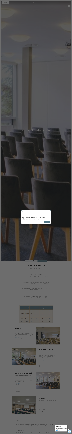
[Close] (49, 212)
